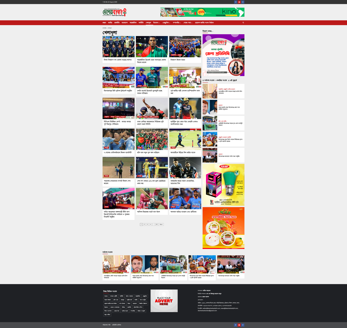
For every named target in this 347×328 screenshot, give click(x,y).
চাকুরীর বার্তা (129, 300)
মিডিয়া (123, 307)
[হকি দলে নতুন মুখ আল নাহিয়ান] (152, 139)
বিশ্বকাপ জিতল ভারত (178, 60)
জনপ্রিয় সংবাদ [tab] (221, 80)
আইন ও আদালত (129, 296)
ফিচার (129, 303)
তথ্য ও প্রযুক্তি (143, 300)
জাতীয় (110, 23)
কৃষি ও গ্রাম (221, 121)
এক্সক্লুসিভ (166, 23)
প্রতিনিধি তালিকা (116, 325)
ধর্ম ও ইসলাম (122, 303)
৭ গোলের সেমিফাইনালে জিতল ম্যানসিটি (117, 152)
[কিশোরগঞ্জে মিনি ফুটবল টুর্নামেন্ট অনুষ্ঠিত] (119, 77)
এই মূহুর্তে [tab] (233, 80)
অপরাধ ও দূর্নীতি (113, 296)
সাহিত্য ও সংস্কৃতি (141, 311)
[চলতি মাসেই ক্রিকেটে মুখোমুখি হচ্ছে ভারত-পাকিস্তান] (152, 77)
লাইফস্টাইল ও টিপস (138, 307)
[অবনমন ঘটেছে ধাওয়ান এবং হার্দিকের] (185, 198)
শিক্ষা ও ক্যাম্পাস (108, 311)
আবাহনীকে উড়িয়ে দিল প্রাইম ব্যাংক (183, 152)
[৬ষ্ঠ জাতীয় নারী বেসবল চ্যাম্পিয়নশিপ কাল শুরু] (185, 77)
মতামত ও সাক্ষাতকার (115, 307)
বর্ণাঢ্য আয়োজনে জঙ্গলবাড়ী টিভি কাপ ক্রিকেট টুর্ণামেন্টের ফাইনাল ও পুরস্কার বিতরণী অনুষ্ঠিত (116, 214)
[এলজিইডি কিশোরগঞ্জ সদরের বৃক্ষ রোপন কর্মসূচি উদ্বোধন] (210, 123)
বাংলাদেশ (125, 23)
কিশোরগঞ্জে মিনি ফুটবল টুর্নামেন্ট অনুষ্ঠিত (118, 91)
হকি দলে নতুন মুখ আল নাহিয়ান (148, 152)
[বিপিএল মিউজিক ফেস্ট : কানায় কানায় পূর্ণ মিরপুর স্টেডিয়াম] (119, 108)
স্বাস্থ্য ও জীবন (107, 314)
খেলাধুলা (148, 23)
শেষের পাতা (187, 23)
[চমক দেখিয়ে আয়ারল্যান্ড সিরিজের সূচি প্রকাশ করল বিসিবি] (152, 108)
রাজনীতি (116, 23)
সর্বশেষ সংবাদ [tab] (209, 80)
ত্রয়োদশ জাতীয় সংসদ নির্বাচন (204, 23)
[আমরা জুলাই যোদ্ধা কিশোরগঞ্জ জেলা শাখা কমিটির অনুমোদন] (210, 107)
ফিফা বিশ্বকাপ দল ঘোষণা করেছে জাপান (117, 60)
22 (156, 224)
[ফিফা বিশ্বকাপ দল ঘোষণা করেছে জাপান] (119, 46)
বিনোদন (155, 23)
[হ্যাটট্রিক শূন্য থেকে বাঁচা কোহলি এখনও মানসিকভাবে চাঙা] (185, 108)
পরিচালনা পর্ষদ (106, 325)
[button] (243, 22)
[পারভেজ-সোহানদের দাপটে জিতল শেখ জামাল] (119, 167)
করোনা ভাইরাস (107, 300)
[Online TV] (242, 2)
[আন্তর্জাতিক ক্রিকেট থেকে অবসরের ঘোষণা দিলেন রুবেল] (152, 46)
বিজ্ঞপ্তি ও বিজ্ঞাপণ (143, 303)
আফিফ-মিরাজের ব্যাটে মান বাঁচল (148, 212)
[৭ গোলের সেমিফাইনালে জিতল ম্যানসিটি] (119, 139)
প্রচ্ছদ (104, 23)
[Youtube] (239, 2)
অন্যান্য (106, 296)
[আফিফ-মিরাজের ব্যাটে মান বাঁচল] (152, 198)
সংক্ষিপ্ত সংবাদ (125, 311)
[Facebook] (235, 2)
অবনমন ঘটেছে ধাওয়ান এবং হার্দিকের (183, 212)
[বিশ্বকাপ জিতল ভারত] (185, 46)
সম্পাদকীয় (176, 23)
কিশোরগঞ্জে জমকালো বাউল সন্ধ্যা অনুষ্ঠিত (229, 156)
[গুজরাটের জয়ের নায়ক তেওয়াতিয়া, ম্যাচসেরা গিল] (185, 167)
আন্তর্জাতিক (133, 23)
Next (161, 224)
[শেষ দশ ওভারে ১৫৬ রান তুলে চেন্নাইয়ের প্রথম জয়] (152, 167)
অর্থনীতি (141, 23)
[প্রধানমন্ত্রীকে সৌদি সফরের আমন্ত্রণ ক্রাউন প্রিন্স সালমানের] (210, 91)
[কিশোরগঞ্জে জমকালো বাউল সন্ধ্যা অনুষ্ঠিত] (210, 155)
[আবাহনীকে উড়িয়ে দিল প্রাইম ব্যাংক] (185, 139)
